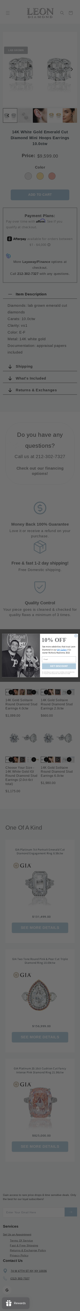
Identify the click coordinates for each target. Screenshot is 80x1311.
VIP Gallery (62, 649)
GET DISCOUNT (59, 666)
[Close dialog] (76, 635)
